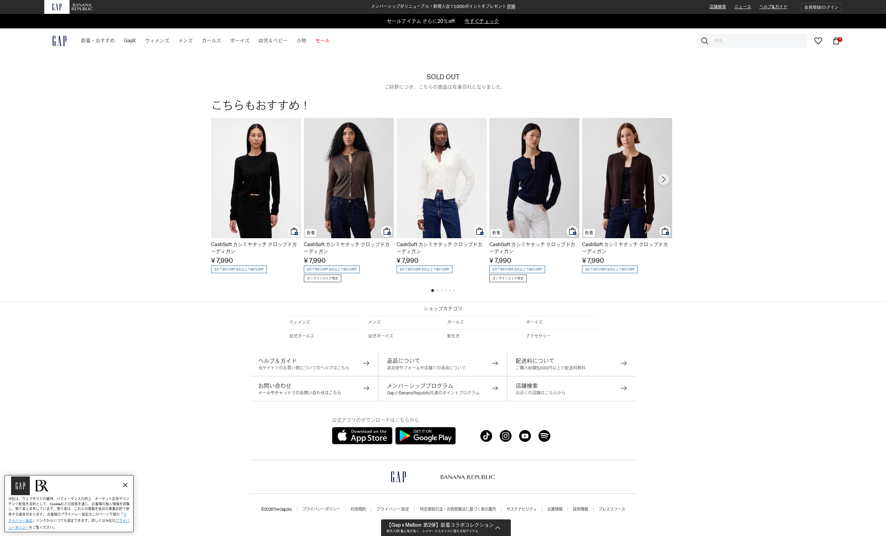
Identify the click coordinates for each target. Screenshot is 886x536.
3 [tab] (441, 290)
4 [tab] (445, 290)
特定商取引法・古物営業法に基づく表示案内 (458, 509)
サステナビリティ (521, 509)
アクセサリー (538, 336)
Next (663, 179)
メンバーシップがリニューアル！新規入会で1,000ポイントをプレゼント (443, 6)
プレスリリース (611, 509)
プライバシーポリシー (321, 509)
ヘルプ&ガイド (773, 7)
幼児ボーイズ (380, 336)
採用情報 (580, 509)
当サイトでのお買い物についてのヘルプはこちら (304, 368)
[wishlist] (818, 40)
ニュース (742, 7)
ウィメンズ (299, 322)
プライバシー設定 (392, 509)
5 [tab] (450, 290)
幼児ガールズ (301, 336)
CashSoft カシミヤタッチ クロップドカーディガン (254, 248)
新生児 (453, 336)
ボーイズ (534, 322)
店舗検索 (717, 7)
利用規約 (358, 509)
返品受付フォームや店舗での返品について (426, 368)
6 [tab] (454, 290)
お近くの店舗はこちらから (541, 393)
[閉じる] (125, 485)
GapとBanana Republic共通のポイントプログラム (433, 393)
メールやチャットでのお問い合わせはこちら (299, 393)
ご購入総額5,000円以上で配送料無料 (551, 368)
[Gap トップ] (55, 41)
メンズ (374, 322)
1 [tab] (432, 290)
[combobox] (752, 41)
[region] (69, 504)
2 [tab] (437, 290)
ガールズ (455, 322)
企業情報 (554, 509)
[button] (821, 7)
